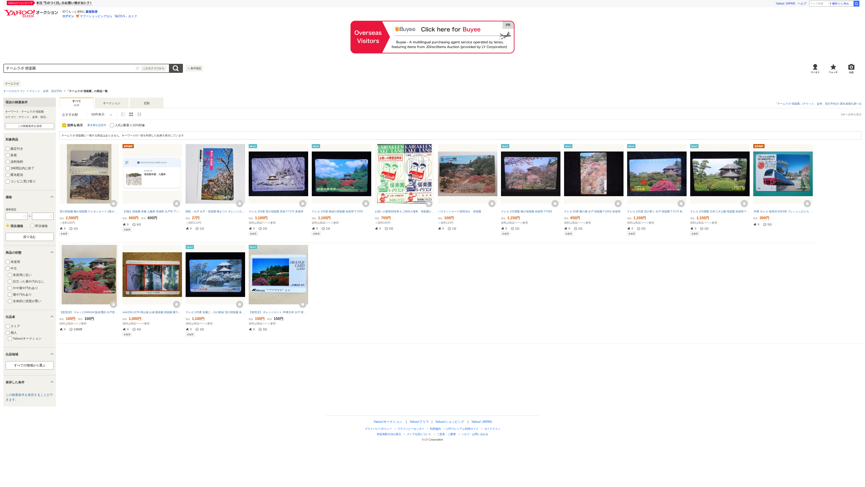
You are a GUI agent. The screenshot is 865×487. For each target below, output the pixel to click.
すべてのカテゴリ (14, 91)
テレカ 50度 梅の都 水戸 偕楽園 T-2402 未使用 (592, 211)
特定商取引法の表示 (389, 434)
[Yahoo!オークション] (31, 11)
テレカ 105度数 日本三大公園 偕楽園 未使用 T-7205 (720, 211)
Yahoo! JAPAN (785, 3)
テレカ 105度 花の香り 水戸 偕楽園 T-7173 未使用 (657, 211)
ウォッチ (833, 72)
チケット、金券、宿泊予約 (46, 91)
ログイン (68, 16)
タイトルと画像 (123, 114)
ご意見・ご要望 (446, 434)
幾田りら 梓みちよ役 (842, 3)
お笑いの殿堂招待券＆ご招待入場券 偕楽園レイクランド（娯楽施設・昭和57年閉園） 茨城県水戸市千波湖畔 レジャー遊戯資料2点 (404, 211)
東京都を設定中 (96, 125)
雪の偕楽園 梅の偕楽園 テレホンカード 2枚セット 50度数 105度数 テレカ (89, 211)
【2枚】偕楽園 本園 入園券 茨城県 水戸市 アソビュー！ (152, 211)
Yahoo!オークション (387, 421)
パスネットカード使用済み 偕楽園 (459, 211)
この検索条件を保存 (30, 126)
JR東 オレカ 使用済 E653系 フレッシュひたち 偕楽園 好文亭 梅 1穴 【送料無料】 (783, 211)
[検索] (856, 4)
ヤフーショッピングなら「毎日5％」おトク (108, 16)
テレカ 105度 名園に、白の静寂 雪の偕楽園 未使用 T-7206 (215, 312)
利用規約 (435, 428)
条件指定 (194, 68)
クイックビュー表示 (139, 114)
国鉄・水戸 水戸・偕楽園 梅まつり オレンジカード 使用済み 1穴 (215, 211)
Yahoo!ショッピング (449, 421)
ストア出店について (419, 434)
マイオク (815, 72)
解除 (46, 111)
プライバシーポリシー (378, 428)
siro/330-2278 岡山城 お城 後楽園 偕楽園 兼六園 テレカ (152, 312)
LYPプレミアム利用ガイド (462, 428)
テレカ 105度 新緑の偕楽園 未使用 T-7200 (337, 211)
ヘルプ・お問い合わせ (474, 434)
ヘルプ (802, 3)
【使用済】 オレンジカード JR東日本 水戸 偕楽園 (278, 312)
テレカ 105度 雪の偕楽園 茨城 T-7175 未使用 (276, 211)
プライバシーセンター (410, 428)
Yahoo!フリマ (419, 421)
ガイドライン (492, 428)
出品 (851, 72)
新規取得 (92, 11)
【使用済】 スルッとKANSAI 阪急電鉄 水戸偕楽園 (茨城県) (89, 312)
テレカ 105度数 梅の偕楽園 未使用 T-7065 (526, 211)
